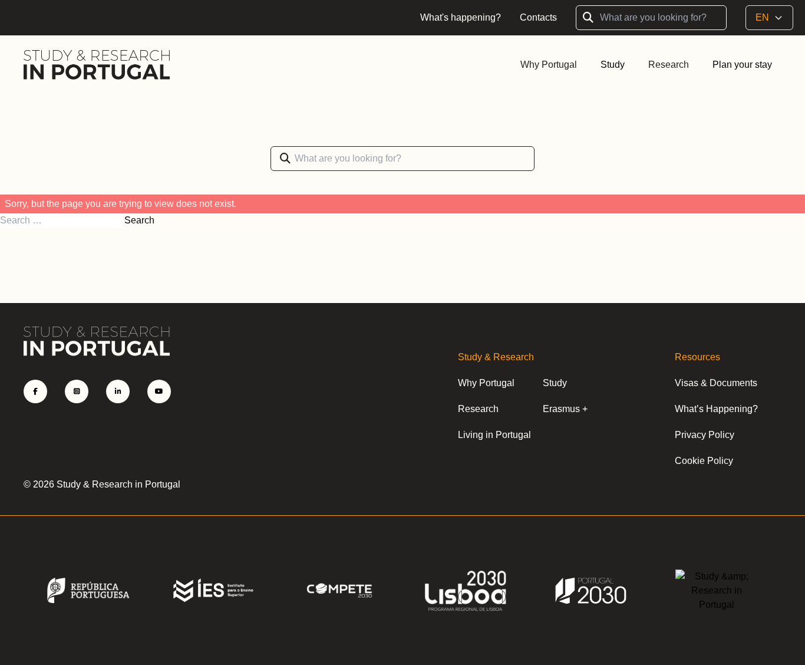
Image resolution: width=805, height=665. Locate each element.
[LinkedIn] (118, 391)
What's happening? (460, 17)
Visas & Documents (716, 383)
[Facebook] (35, 391)
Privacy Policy (704, 435)
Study (555, 383)
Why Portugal (548, 65)
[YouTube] (159, 391)
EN (762, 17)
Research (668, 65)
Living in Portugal (494, 435)
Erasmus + (565, 409)
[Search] (285, 158)
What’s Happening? (716, 409)
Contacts (538, 17)
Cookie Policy (704, 461)
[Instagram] (76, 391)
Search (139, 220)
